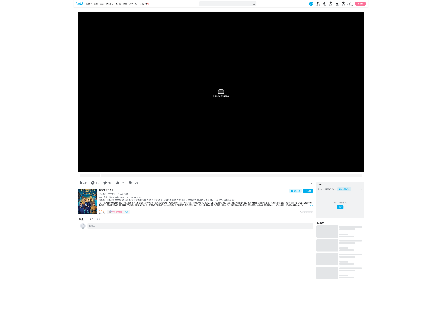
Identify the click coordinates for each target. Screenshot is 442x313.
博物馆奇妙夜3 (106, 190)
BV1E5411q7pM (136, 197)
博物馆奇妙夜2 (330, 189)
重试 (340, 207)
